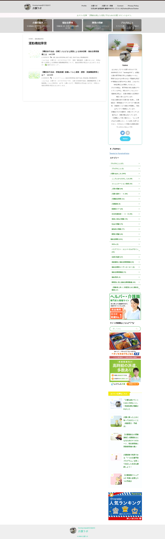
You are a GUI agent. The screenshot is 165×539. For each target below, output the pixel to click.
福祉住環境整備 (60, 57)
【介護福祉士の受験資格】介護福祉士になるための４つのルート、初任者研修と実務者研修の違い (131, 440)
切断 (54, 57)
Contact (120, 6)
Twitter (125, 139)
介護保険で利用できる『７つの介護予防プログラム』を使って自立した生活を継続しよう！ (131, 461)
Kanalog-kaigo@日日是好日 (86, 528)
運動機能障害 (84, 57)
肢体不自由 (76, 57)
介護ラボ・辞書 (107, 6)
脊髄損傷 (85, 78)
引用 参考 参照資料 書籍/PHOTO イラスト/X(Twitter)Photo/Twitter (115, 8)
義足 (70, 57)
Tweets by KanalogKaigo (119, 153)
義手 (67, 57)
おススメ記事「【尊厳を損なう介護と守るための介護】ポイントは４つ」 (93, 15)
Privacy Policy (133, 6)
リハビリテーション (59, 78)
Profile (84, 6)
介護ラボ (37, 8)
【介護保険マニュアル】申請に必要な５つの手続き (131, 478)
